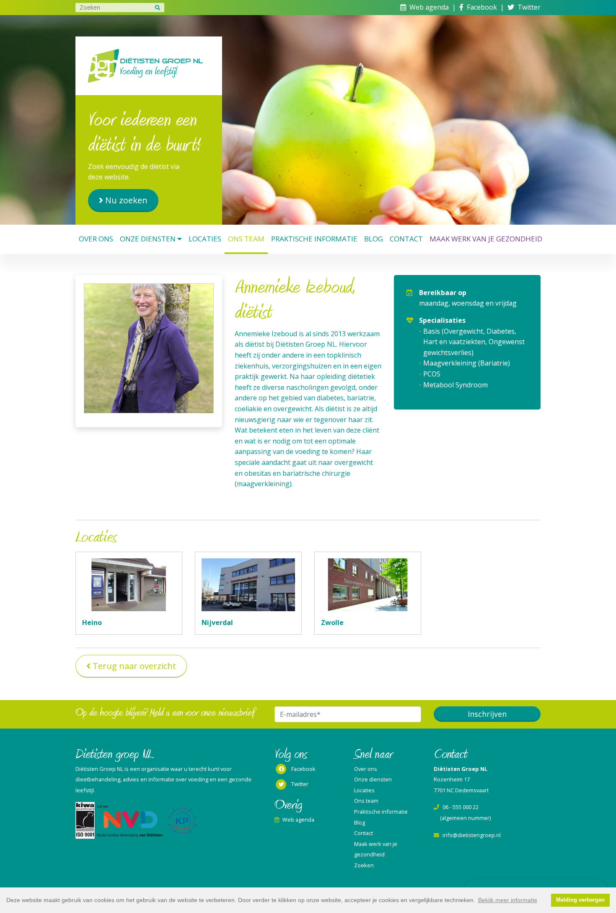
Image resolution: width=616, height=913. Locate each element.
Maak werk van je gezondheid (486, 239)
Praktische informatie (314, 239)
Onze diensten (148, 239)
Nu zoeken (126, 200)
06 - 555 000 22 (461, 807)
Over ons (96, 239)
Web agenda (429, 7)
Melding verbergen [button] (580, 900)
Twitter (529, 7)
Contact (406, 239)
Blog (373, 239)
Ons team (246, 239)
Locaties (205, 239)
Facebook (482, 7)
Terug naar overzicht (134, 666)
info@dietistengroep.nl (472, 835)
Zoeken (364, 865)
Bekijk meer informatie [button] (507, 900)
